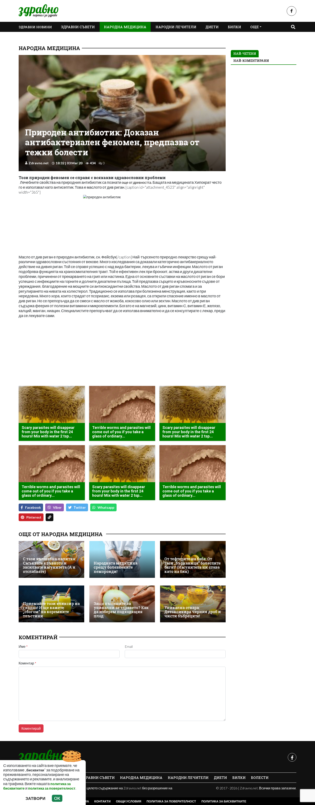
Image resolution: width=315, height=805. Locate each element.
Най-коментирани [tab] (251, 61)
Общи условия (128, 801)
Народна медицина (125, 27)
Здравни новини (35, 27)
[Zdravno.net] (42, 757)
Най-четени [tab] (244, 54)
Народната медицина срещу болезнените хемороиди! (115, 567)
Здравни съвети (78, 27)
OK (57, 798)
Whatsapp (106, 507)
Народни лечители (176, 27)
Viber (57, 507)
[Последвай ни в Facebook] (291, 11)
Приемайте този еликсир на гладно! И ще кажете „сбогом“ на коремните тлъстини (51, 610)
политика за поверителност (51, 788)
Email (129, 646)
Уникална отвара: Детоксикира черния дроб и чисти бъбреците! (192, 612)
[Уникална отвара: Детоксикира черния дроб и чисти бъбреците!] (193, 604)
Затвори (35, 798)
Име (23, 646)
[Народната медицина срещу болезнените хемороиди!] (122, 559)
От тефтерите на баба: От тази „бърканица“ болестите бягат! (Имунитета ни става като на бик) (192, 565)
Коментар (27, 663)
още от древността (136, 182)
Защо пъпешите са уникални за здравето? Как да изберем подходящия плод (121, 610)
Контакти (102, 801)
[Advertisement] (69, 352)
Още (254, 27)
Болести (259, 777)
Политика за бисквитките (223, 801)
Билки (234, 27)
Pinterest (33, 517)
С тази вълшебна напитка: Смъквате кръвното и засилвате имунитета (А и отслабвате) (49, 565)
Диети (212, 27)
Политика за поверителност (171, 801)
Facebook (33, 507)
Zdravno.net (38, 163)
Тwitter (80, 507)
